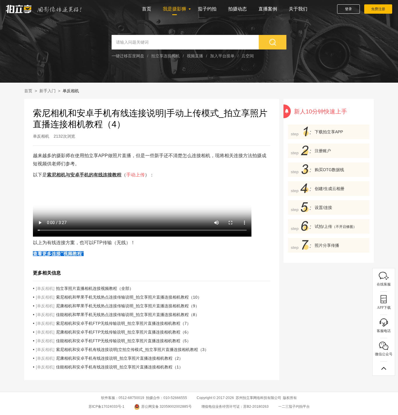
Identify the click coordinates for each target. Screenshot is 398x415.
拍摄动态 (237, 8)
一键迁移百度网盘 (128, 56)
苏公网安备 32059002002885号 (166, 407)
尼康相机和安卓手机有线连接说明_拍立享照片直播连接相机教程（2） (109, 358)
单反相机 (71, 90)
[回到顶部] (384, 368)
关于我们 (298, 8)
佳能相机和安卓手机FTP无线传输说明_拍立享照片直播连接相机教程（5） (113, 340)
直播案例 (267, 8)
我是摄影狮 (174, 8)
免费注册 (378, 9)
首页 (146, 8)
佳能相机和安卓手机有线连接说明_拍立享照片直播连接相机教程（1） (109, 367)
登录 (348, 9)
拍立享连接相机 (165, 56)
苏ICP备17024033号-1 (106, 407)
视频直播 (195, 56)
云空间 (248, 56)
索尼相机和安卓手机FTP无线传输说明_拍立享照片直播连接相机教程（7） (113, 323)
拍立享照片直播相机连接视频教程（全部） (84, 288)
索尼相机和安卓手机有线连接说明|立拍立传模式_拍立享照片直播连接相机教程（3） (122, 349)
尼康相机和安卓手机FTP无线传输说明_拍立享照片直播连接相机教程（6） (113, 332)
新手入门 (47, 90)
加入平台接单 (222, 56)
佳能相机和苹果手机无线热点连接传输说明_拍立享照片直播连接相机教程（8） (117, 314)
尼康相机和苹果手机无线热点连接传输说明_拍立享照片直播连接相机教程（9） (117, 306)
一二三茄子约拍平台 (294, 407)
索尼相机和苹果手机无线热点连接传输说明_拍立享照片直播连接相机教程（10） (119, 297)
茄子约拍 (207, 8)
